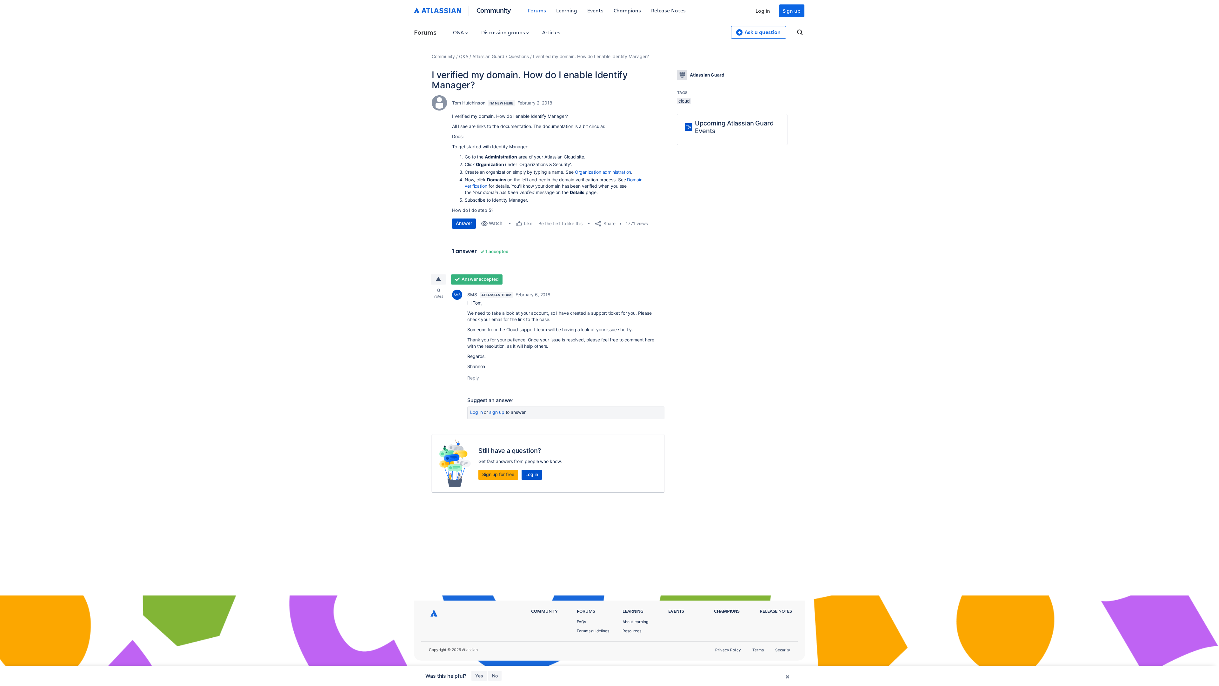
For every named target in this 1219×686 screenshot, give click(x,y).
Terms (758, 650)
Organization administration (603, 172)
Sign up (792, 10)
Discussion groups (503, 32)
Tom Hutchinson (468, 102)
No (495, 675)
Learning (566, 10)
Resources (632, 631)
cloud (684, 101)
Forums (537, 10)
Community (493, 10)
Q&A (459, 32)
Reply (473, 377)
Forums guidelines (593, 631)
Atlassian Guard (488, 56)
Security (782, 650)
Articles (551, 32)
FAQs (581, 621)
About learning (635, 621)
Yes (479, 675)
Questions (519, 56)
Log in (763, 10)
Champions (627, 10)
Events (595, 10)
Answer (464, 223)
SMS (472, 294)
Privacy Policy (728, 650)
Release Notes (668, 10)
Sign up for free (498, 474)
